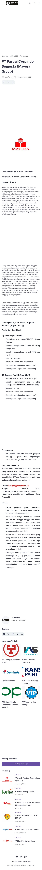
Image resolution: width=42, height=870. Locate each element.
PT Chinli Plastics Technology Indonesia (27, 779)
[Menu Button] (3, 3)
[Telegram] (17, 634)
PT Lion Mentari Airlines (25, 841)
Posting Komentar (21, 764)
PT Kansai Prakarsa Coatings (30, 682)
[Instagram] (21, 856)
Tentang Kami (16, 861)
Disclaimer (27, 861)
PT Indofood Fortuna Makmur (27, 829)
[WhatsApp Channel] (25, 856)
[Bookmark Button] (39, 3)
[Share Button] (13, 82)
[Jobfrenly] (12, 3)
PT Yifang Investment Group (11, 661)
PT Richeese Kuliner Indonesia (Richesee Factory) (27, 803)
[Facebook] (4, 634)
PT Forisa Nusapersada (24, 791)
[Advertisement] (21, 31)
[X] (8, 634)
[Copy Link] (22, 634)
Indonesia (18, 799)
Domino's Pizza (8, 681)
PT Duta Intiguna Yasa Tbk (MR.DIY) (26, 816)
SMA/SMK (18, 775)
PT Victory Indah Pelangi (29, 703)
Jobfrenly (16, 865)
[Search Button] (30, 3)
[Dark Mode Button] (34, 3)
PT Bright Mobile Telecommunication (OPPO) (10, 704)
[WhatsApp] (13, 634)
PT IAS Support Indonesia (28, 661)
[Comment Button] (4, 82)
